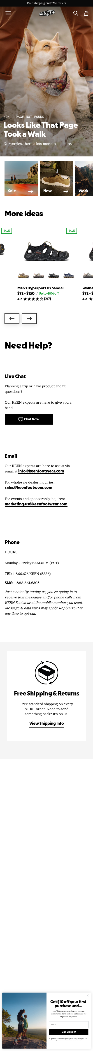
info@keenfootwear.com (41, 471)
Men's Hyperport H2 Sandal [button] (40, 288)
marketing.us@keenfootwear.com (36, 504)
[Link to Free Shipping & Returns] (46, 696)
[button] (8, 13)
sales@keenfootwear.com (28, 488)
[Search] (75, 13)
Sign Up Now (69, 1032)
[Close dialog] (88, 995)
